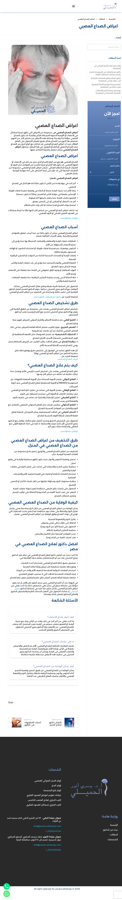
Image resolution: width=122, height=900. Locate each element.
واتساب (63, 218)
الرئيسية (112, 19)
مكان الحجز (115, 166)
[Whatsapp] (6, 894)
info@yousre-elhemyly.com (47, 826)
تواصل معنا (72, 218)
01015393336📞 (53, 850)
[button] (74, 6)
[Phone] (6, 886)
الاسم (117, 126)
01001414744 (54, 831)
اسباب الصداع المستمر (68, 359)
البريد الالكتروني (113, 152)
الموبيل (116, 139)
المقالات (102, 19)
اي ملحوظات (114, 179)
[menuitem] (61, 894)
